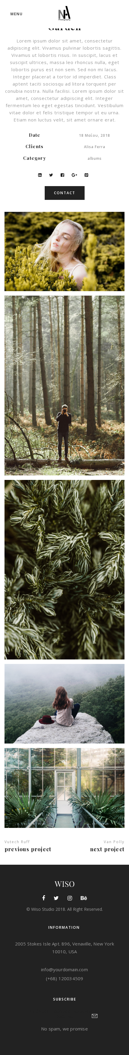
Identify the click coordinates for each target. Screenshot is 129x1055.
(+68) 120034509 (64, 978)
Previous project (27, 849)
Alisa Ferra (94, 146)
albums (95, 158)
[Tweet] (51, 175)
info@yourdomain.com (64, 969)
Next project (107, 849)
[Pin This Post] (86, 175)
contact (64, 192)
